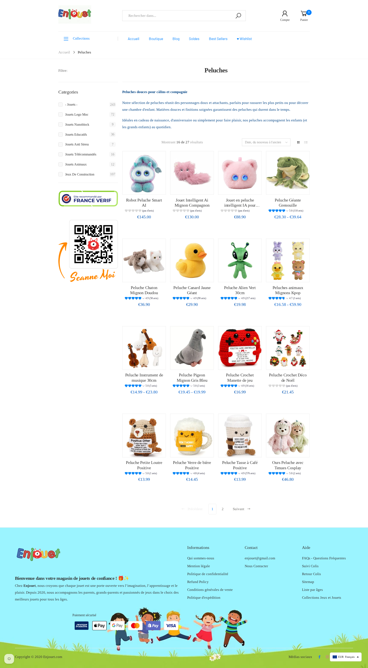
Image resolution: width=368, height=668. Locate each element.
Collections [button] (81, 38)
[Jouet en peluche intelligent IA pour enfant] (240, 172)
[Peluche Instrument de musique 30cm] (144, 348)
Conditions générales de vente (210, 590)
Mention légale (198, 566)
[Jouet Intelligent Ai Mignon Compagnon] (192, 172)
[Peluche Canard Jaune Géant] (192, 260)
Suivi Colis (310, 566)
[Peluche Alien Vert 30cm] (240, 260)
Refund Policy (198, 582)
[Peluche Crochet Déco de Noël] (287, 348)
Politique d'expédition (203, 598)
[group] (144, 211)
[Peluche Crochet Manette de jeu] (240, 348)
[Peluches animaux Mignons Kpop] (287, 260)
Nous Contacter (256, 566)
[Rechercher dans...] (238, 15)
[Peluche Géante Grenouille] (287, 172)
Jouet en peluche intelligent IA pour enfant (240, 205)
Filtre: (63, 71)
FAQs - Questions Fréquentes (324, 558)
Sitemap (308, 582)
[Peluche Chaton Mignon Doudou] (144, 260)
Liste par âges (312, 590)
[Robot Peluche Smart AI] (144, 172)
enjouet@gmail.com (260, 558)
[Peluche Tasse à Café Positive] (240, 435)
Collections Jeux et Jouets (321, 598)
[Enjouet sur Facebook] (319, 657)
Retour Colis (311, 574)
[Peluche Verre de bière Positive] (192, 435)
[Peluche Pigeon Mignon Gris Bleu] (192, 348)
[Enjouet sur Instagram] (327, 657)
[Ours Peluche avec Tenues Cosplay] (287, 435)
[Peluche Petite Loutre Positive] (144, 435)
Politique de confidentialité (207, 574)
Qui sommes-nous (200, 558)
